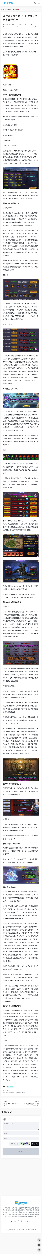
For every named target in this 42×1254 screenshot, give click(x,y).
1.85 (4, 90)
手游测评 (15, 9)
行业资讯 (9, 9)
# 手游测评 (10, 1086)
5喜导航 (19, 1229)
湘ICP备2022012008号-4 (28, 1229)
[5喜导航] (8, 3)
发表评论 (35, 1144)
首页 (4, 9)
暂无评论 (8, 1112)
